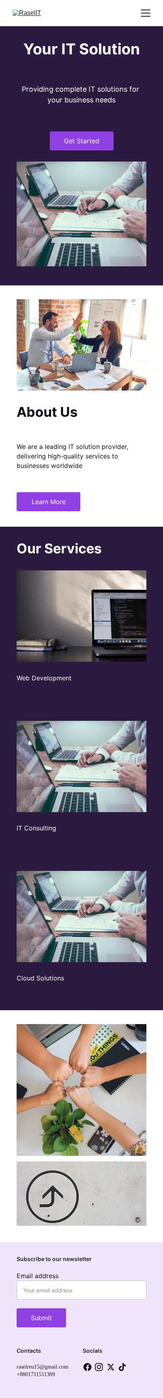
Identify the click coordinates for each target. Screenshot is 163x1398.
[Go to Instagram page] (99, 1367)
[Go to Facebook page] (87, 1367)
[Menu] (145, 13)
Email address (38, 1276)
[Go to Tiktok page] (122, 1367)
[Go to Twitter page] (111, 1367)
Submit (41, 1318)
